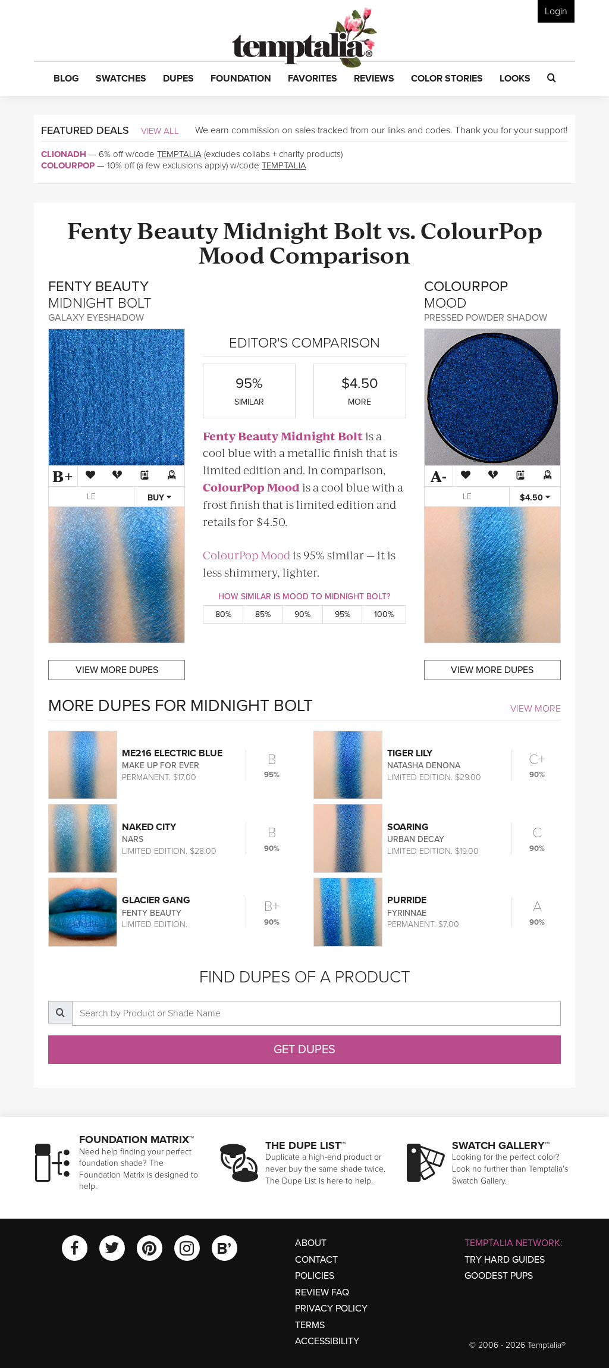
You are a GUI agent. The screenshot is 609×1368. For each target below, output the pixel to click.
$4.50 (532, 498)
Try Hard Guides (504, 1260)
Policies (314, 1276)
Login (556, 11)
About (311, 1243)
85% (263, 614)
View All (160, 131)
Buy (157, 498)
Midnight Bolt (302, 229)
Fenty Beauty (142, 229)
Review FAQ (322, 1292)
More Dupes (117, 670)
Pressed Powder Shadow (485, 318)
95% (342, 614)
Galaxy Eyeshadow (96, 318)
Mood (232, 253)
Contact (316, 1260)
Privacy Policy (331, 1308)
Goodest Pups (498, 1276)
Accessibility (327, 1341)
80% (223, 614)
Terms (310, 1325)
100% (384, 614)
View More (535, 709)
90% (302, 614)
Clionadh (63, 154)
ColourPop (68, 165)
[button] (66, 79)
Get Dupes (304, 1050)
